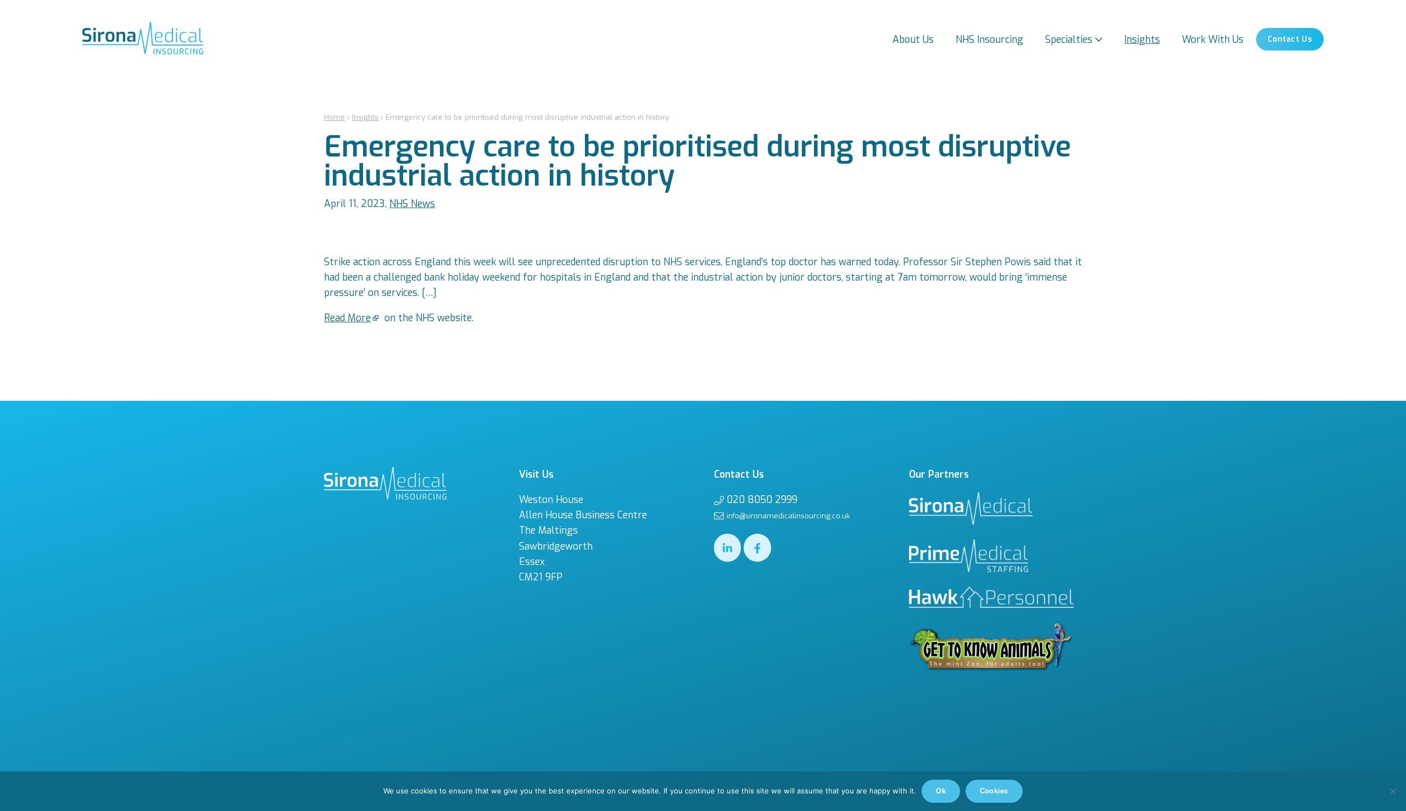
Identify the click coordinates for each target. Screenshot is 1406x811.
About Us (913, 39)
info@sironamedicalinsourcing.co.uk (788, 516)
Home (334, 117)
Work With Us (1212, 39)
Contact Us (1290, 39)
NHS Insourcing (989, 39)
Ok (941, 791)
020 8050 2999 (762, 499)
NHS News (412, 203)
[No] (1392, 791)
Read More (347, 318)
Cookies (994, 791)
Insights (1142, 39)
